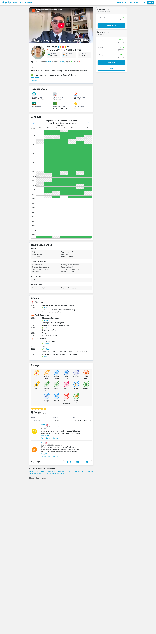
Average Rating (79, 106)
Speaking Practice (36, 473)
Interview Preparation (50, 471)
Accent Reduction (86, 471)
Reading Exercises (64, 471)
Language (55, 417)
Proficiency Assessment (52, 473)
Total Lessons (36, 106)
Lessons (84, 53)
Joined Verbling (58, 97)
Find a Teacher (17, 2)
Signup (150, 2)
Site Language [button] (134, 2)
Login (143, 2)
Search (33, 417)
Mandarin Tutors (34, 478)
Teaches (53, 53)
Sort (74, 417)
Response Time (37, 97)
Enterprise (28, 2)
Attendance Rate (79, 97)
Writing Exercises (35, 471)
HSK (62, 473)
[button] (122, 2)
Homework (76, 471)
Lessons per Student (60, 106)
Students (69, 53)
